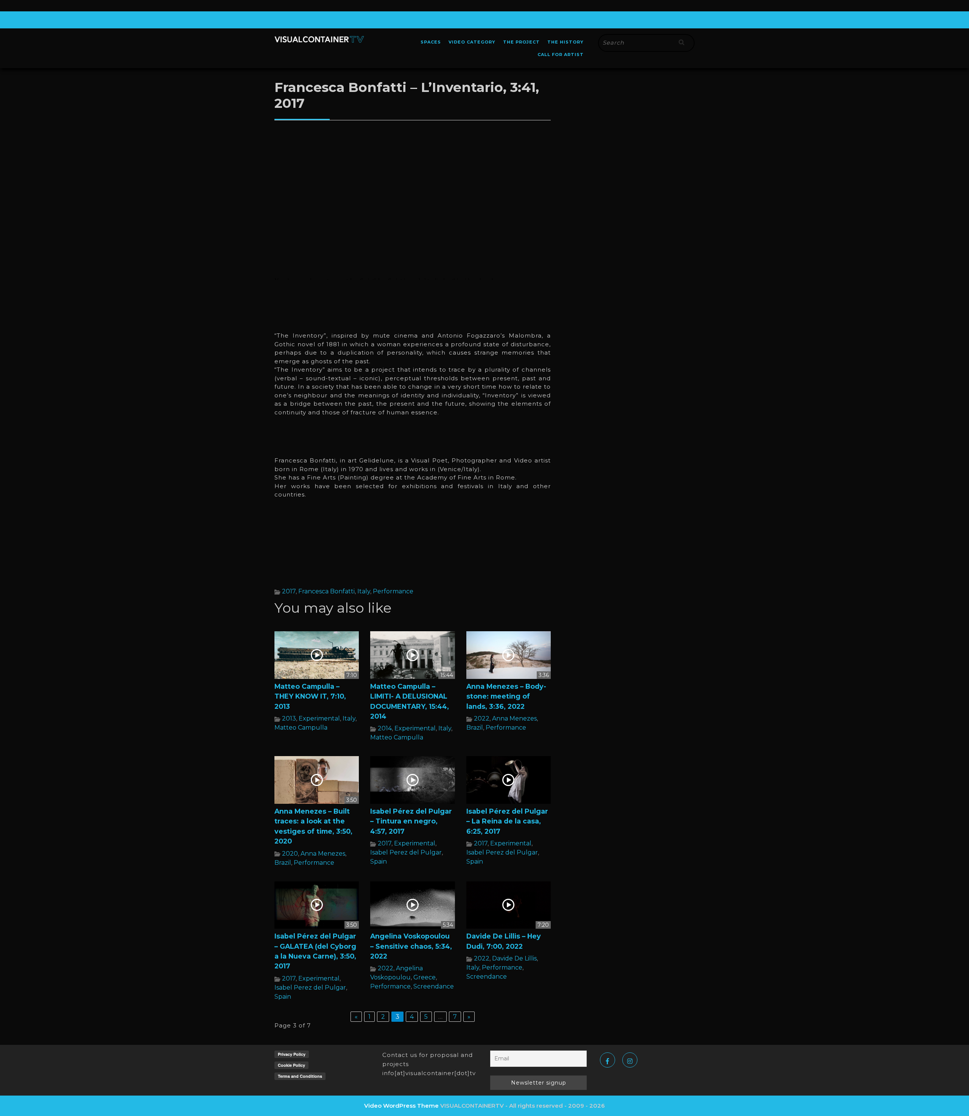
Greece (424, 977)
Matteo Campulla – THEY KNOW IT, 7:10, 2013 (310, 696)
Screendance (433, 986)
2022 (481, 718)
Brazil (474, 727)
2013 (289, 718)
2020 (290, 853)
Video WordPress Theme (401, 1105)
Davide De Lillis (514, 958)
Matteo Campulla (300, 727)
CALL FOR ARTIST (560, 54)
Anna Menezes (514, 718)
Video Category (472, 42)
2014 (385, 728)
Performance (393, 591)
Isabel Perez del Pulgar (406, 852)
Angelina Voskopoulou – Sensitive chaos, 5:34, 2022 (411, 946)
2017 (289, 591)
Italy (363, 591)
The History (565, 42)
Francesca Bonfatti (326, 591)
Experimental (319, 718)
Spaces (431, 42)
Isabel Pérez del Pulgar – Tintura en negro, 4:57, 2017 (411, 821)
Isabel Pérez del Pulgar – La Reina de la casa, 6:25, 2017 (507, 821)
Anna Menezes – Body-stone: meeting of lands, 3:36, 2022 (506, 696)
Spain (378, 861)
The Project (521, 42)
